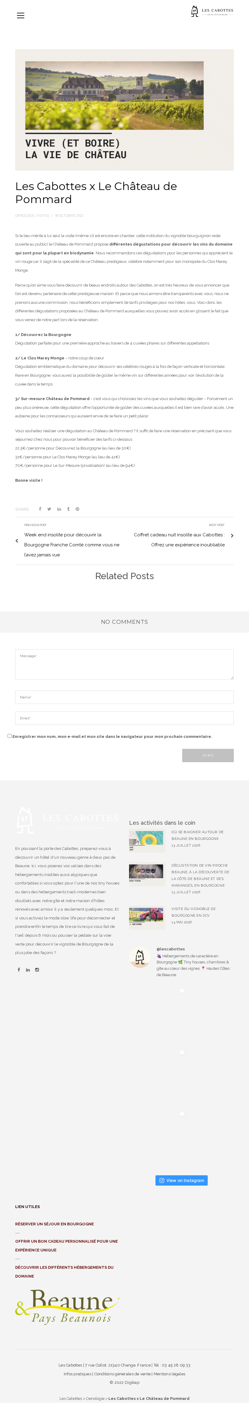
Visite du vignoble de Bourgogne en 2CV (194, 912)
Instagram (37, 970)
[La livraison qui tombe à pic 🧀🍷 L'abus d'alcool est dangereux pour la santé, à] (158, 1138)
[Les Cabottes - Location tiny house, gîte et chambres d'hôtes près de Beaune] (212, 10)
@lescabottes (171, 949)
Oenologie (95, 1398)
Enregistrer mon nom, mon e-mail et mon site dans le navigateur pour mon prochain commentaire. (112, 736)
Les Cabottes (71, 1398)
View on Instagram (185, 1180)
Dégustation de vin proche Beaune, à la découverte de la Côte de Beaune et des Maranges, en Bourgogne (200, 875)
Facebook (18, 970)
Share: (22, 509)
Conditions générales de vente (122, 1374)
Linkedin (28, 970)
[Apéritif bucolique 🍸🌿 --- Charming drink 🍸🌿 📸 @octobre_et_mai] (158, 1015)
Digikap (132, 1382)
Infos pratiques (77, 1374)
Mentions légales (169, 1374)
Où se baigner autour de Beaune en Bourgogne (198, 835)
